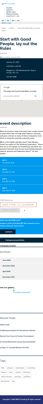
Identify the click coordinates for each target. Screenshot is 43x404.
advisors (10, 368)
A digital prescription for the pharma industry (17, 330)
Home (4, 28)
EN (8, 20)
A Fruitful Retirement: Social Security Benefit (17, 342)
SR (3, 20)
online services (6, 377)
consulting (31, 368)
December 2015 (9, 277)
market (17, 372)
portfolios (27, 377)
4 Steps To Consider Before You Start (14, 347)
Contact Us (12, 16)
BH (13, 20)
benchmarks (20, 368)
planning (18, 377)
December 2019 (9, 266)
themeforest (5, 381)
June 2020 (7, 260)
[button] (7, 231)
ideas (11, 372)
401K (2, 368)
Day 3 (8, 180)
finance (3, 372)
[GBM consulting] (8, 4)
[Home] (6, 23)
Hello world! (4, 325)
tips (13, 381)
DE (18, 20)
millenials (26, 372)
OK (35, 96)
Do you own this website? (12, 96)
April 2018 (6, 271)
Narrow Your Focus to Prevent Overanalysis (17, 336)
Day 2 (8, 171)
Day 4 (8, 189)
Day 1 (8, 161)
